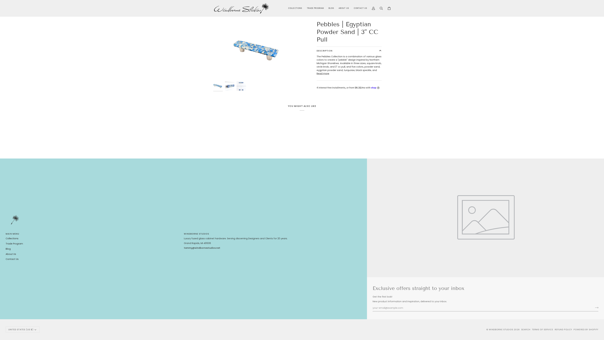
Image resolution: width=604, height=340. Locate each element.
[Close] (594, 309)
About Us (11, 254)
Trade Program (14, 243)
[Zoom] (257, 50)
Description (325, 50)
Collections (12, 238)
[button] (295, 8)
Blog (8, 248)
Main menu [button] (12, 233)
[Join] (590, 325)
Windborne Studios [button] (196, 233)
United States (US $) (20, 329)
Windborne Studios (501, 329)
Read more (323, 73)
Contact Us (12, 259)
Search (525, 329)
